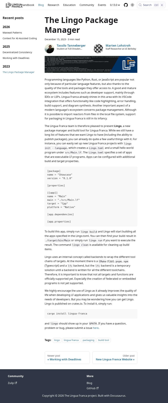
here (96, 328)
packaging (88, 340)
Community (87, 5)
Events (102, 5)
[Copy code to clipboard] (133, 170)
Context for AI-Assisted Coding (20, 38)
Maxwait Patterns (12, 32)
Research (53, 5)
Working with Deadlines (16, 58)
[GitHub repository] (126, 5)
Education (69, 5)
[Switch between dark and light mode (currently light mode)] (132, 5)
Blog (41, 5)
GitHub (91, 388)
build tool (103, 340)
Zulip (11, 383)
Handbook (27, 5)
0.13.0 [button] (113, 5)
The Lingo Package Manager (18, 72)
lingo (57, 340)
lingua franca (71, 340)
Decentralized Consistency (17, 52)
